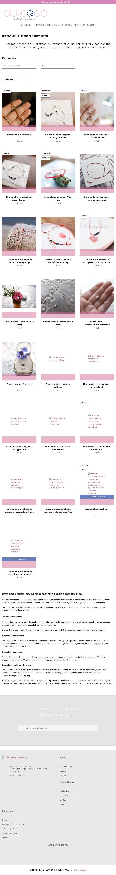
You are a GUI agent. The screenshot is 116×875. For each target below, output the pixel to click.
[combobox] (58, 65)
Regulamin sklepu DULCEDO (13, 825)
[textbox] (55, 65)
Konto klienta (65, 791)
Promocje (63, 771)
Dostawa (63, 800)
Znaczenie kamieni (63, 25)
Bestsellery (64, 775)
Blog (48, 25)
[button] (87, 757)
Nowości (39, 25)
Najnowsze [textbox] (8, 79)
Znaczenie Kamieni (67, 767)
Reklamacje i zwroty (10, 833)
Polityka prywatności (10, 829)
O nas (4, 820)
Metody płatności (66, 796)
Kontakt (91, 25)
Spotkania (79, 25)
